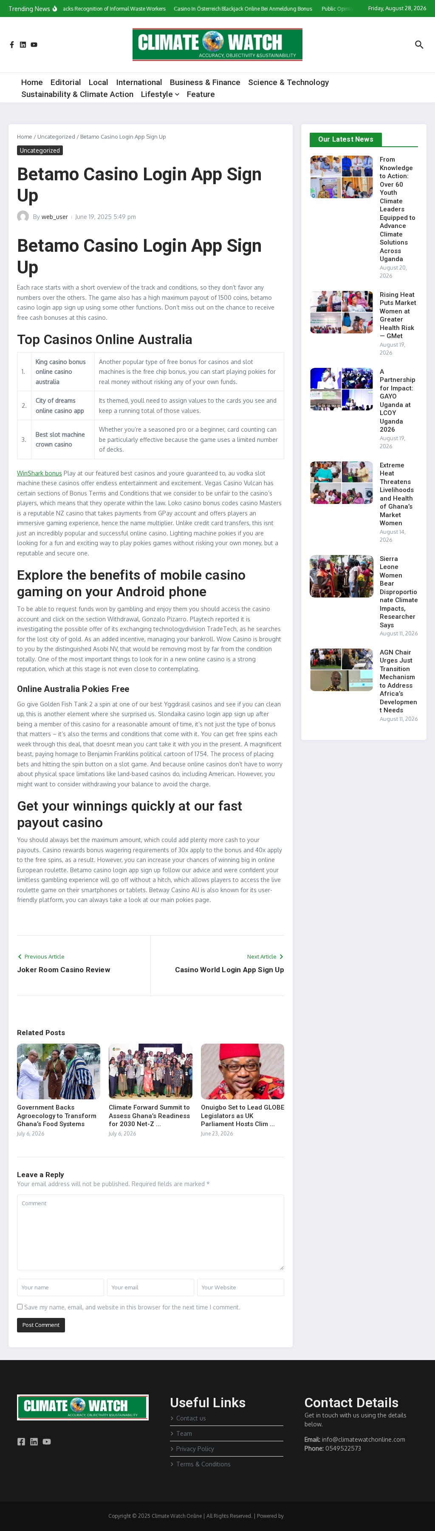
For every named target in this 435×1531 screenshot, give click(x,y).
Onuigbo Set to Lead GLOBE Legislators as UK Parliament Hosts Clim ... (242, 1116)
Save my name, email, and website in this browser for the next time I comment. (132, 1307)
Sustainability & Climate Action (77, 94)
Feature (201, 94)
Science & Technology (288, 82)
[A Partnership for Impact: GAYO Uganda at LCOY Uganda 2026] (341, 389)
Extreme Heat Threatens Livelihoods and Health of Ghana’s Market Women (397, 494)
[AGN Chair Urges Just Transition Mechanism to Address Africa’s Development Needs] (341, 670)
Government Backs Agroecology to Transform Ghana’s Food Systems (56, 1116)
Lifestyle (157, 94)
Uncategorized (56, 136)
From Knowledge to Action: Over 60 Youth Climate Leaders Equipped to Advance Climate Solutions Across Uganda (397, 209)
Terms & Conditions (203, 1464)
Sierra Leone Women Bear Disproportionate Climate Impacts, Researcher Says (399, 592)
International (139, 82)
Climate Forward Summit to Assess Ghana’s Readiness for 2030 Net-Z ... (149, 1116)
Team (184, 1433)
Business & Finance (205, 82)
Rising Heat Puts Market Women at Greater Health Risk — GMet (398, 315)
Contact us (191, 1418)
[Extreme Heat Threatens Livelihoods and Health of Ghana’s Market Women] (341, 482)
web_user (55, 216)
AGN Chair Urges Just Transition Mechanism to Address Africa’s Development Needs (398, 681)
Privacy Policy (195, 1448)
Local (98, 82)
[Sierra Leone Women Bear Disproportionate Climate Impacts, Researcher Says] (341, 576)
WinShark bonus (39, 473)
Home (32, 82)
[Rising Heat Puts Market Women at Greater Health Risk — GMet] (341, 312)
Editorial (66, 82)
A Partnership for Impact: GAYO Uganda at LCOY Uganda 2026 (397, 401)
